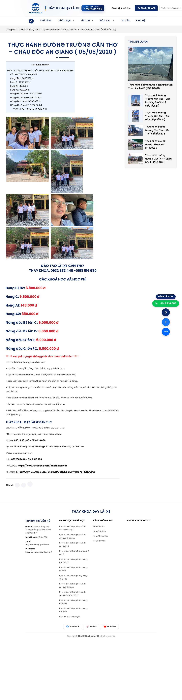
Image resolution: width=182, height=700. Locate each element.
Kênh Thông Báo (100, 536)
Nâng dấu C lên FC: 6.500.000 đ (26, 105)
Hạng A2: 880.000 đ (20, 89)
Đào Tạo (105, 20)
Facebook (74, 626)
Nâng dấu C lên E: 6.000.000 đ (25, 101)
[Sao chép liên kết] (30, 484)
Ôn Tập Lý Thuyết (146, 8)
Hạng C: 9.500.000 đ (20, 82)
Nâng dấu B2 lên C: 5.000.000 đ (26, 93)
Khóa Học (65, 20)
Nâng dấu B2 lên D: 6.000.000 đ (26, 97)
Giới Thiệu (46, 20)
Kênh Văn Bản (99, 531)
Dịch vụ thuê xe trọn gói (69, 616)
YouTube (111, 626)
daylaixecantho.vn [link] (22, 453)
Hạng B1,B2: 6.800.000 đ (21, 78)
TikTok (93, 626)
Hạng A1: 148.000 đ (19, 86)
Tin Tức (125, 20)
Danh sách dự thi (29, 29)
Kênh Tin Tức (99, 526)
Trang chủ (11, 29)
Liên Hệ (140, 20)
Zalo (166, 331)
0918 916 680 (39, 440)
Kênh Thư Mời (99, 540)
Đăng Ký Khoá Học (121, 8)
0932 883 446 (22, 440)
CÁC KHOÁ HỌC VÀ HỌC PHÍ (23, 74)
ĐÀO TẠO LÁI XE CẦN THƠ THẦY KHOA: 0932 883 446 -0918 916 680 (40, 70)
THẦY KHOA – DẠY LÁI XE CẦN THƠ (30, 109)
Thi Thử (85, 20)
